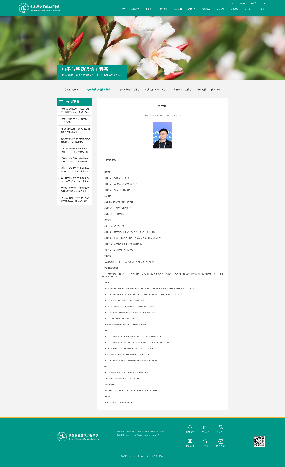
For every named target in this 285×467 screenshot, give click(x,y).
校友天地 (248, 9)
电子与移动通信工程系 (105, 75)
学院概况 (135, 9)
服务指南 (263, 9)
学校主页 (243, 3)
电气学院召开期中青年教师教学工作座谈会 (75, 120)
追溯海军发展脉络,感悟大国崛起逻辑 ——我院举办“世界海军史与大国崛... (75, 150)
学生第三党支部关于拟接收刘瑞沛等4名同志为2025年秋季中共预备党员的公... (76, 180)
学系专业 (150, 9)
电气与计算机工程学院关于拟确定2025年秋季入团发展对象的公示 (75, 200)
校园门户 (233, 3)
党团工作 (192, 9)
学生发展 (178, 9)
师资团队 (164, 9)
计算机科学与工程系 (155, 89)
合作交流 (220, 9)
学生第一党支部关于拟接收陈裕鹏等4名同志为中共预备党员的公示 (75, 160)
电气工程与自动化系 (129, 89)
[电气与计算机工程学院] (39, 7)
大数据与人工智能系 (181, 89)
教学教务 (206, 9)
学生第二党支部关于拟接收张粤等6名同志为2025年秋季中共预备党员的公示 (76, 170)
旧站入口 (257, 3)
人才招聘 (234, 9)
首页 (123, 9)
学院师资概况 (72, 89)
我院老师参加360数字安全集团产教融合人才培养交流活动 (75, 140)
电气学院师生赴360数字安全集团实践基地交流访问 (75, 130)
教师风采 (215, 89)
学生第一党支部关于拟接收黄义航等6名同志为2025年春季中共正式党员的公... (76, 190)
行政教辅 (201, 89)
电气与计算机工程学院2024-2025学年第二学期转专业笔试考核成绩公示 (76, 111)
